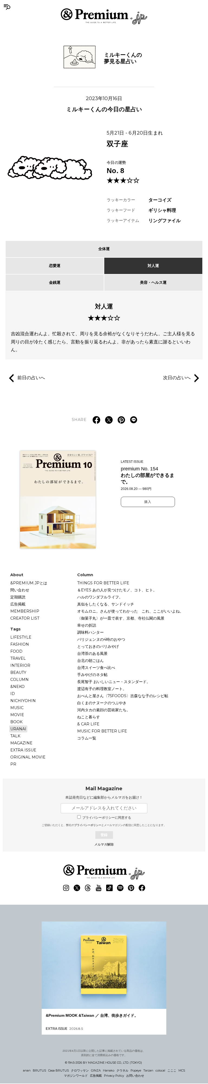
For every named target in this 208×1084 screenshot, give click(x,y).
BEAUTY (18, 672)
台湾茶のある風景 (92, 653)
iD (12, 693)
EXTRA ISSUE (23, 750)
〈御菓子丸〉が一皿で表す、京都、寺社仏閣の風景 (120, 618)
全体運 (104, 248)
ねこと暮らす (88, 717)
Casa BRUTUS (58, 1070)
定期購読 (17, 597)
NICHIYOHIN (23, 700)
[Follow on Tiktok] (109, 887)
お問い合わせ (135, 1075)
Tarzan (148, 1070)
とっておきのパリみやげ (98, 646)
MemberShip (24, 611)
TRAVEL (18, 658)
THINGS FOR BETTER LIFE (103, 583)
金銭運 (54, 282)
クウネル (122, 1070)
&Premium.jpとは (28, 583)
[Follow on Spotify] (120, 887)
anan (27, 1070)
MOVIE (17, 714)
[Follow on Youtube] (98, 887)
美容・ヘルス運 (153, 282)
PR (13, 764)
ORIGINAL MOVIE (28, 757)
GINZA (96, 1070)
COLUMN (19, 679)
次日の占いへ (177, 378)
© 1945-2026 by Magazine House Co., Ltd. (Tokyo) (103, 1062)
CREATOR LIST (24, 618)
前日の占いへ (31, 378)
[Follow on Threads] (87, 887)
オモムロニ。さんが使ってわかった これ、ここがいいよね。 (130, 611)
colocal (160, 1070)
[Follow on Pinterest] (131, 887)
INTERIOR (20, 665)
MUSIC (17, 707)
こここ (171, 1070)
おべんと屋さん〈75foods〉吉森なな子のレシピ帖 (122, 695)
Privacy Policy (114, 1075)
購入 (147, 502)
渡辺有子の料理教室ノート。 (101, 688)
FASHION (19, 644)
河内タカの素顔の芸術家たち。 (103, 709)
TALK (15, 736)
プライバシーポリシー (87, 825)
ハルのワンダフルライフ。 (100, 597)
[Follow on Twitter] (77, 887)
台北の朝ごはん (90, 660)
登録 (104, 835)
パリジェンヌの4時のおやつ (101, 639)
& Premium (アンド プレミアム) (104, 16)
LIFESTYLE (20, 637)
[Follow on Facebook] (141, 887)
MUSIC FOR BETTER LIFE (102, 731)
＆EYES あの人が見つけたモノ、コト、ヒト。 (117, 590)
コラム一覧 (86, 738)
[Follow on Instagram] (66, 887)
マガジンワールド (76, 1075)
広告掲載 (17, 604)
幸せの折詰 (86, 625)
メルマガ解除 (104, 844)
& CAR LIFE (88, 724)
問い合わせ (19, 590)
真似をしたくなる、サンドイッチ (105, 604)
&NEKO (17, 686)
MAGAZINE (21, 743)
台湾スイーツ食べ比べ (96, 667)
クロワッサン (80, 1070)
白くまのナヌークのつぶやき (101, 702)
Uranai (18, 728)
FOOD (16, 651)
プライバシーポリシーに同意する (106, 818)
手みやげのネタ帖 (92, 674)
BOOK (16, 721)
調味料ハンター (90, 632)
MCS (181, 1070)
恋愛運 (54, 265)
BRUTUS (39, 1070)
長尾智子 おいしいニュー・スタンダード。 (113, 681)
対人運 (153, 265)
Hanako (108, 1070)
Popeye (136, 1070)
